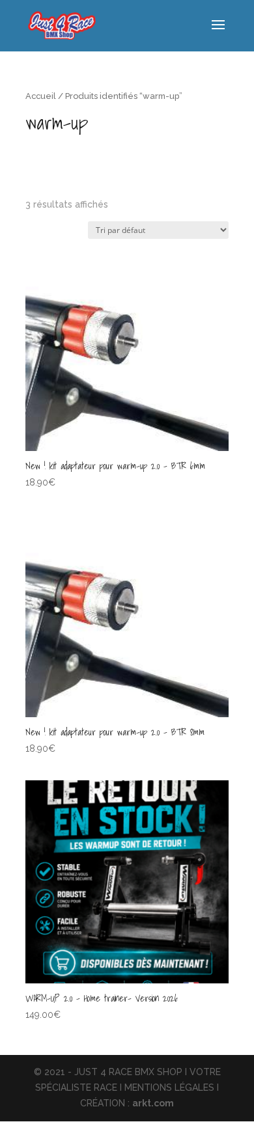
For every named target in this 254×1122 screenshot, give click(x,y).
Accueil (40, 96)
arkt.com (153, 1103)
